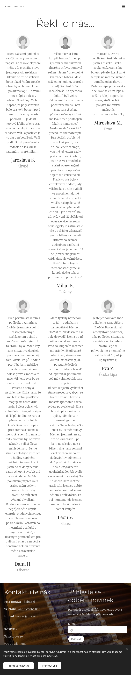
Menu (123, 6)
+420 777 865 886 (28, 609)
